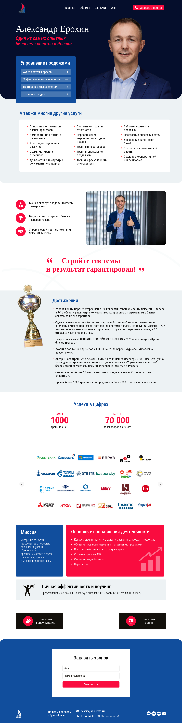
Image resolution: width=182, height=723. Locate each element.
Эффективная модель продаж (42, 79)
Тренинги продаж (34, 94)
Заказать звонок (151, 7)
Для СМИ (100, 8)
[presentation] (21, 484)
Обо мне (85, 8)
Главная (70, 8)
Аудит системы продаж (37, 72)
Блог (113, 8)
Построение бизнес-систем (40, 87)
